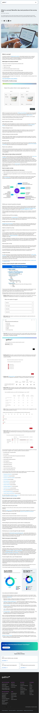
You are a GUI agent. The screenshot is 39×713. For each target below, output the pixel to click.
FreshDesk (16, 552)
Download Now (6, 647)
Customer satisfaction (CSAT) (9, 477)
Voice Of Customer (5, 693)
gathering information (15, 56)
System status (22, 693)
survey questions (15, 217)
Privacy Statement (5, 710)
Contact (30, 685)
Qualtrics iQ (9, 597)
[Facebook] (4, 706)
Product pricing (6, 482)
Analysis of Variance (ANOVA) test (9, 601)
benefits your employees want (30, 208)
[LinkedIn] (8, 706)
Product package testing (7, 491)
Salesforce (8, 550)
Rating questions (12, 376)
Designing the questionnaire (7, 223)
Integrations (31, 691)
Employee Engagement (5, 698)
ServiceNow (11, 552)
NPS (4, 489)
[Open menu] (36, 2)
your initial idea (7, 177)
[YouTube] (10, 706)
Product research (6, 484)
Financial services (14, 685)
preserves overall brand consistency (26, 511)
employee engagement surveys (26, 209)
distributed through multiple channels (16, 533)
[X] (6, 706)
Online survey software (22, 112)
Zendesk (6, 552)
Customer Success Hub (24, 685)
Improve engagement (5, 686)
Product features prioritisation (9, 493)
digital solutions (30, 114)
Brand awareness (6, 481)
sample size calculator (13, 235)
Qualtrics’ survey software (7, 635)
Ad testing (5, 479)
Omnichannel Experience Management (4, 696)
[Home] (4, 2)
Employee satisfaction (7, 474)
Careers (30, 688)
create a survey (9, 510)
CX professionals (14, 693)
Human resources (14, 699)
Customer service (6, 488)
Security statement (20, 710)
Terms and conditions (12, 710)
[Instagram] (2, 706)
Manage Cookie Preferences (28, 710)
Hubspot (12, 550)
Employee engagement (7, 486)
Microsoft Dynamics (18, 550)
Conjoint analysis (6, 605)
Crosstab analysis (6, 611)
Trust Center (31, 694)
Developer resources (23, 689)
